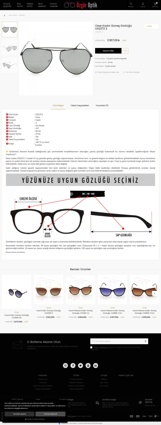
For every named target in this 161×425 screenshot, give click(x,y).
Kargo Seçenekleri (42, 389)
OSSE (16, 312)
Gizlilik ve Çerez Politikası (36, 419)
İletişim (104, 379)
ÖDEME (76, 375)
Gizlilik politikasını (100, 347)
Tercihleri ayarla (19, 414)
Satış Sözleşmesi (76, 389)
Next (154, 293)
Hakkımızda (42, 379)
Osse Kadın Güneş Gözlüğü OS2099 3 (48, 312)
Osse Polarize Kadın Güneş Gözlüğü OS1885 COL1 (112, 312)
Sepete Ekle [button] (108, 51)
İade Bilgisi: (99, 66)
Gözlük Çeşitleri (7, 5)
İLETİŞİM (104, 375)
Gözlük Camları (54, 5)
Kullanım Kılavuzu (76, 382)
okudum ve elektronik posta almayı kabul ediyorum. (115, 349)
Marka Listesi (30, 5)
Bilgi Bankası (42, 5)
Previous (6, 293)
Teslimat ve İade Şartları (43, 386)
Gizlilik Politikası (76, 379)
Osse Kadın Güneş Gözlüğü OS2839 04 (16, 316)
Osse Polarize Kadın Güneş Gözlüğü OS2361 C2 (81, 312)
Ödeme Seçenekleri (76, 386)
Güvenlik (42, 382)
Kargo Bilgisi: (100, 58)
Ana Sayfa (20, 5)
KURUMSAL (42, 375)
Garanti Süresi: (101, 62)
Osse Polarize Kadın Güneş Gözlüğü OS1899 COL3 (144, 312)
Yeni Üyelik (104, 386)
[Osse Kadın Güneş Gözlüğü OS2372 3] (56, 58)
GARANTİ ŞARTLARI (125, 375)
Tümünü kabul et (50, 414)
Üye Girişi (104, 382)
